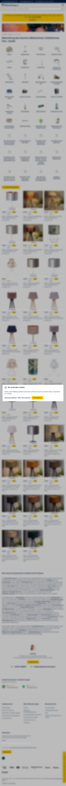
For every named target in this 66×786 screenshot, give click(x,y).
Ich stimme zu (37, 398)
